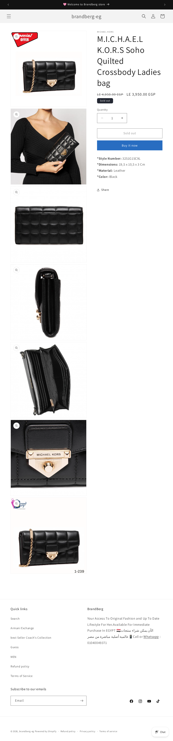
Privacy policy (87, 731)
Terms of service (108, 731)
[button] (9, 16)
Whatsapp (151, 636)
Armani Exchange (22, 628)
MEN (13, 657)
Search (15, 618)
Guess (15, 647)
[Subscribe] (81, 701)
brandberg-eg (26, 731)
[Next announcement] (164, 4)
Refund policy (20, 666)
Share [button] (105, 190)
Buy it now (130, 145)
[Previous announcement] (8, 4)
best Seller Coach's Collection (31, 637)
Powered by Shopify (46, 731)
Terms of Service (22, 676)
